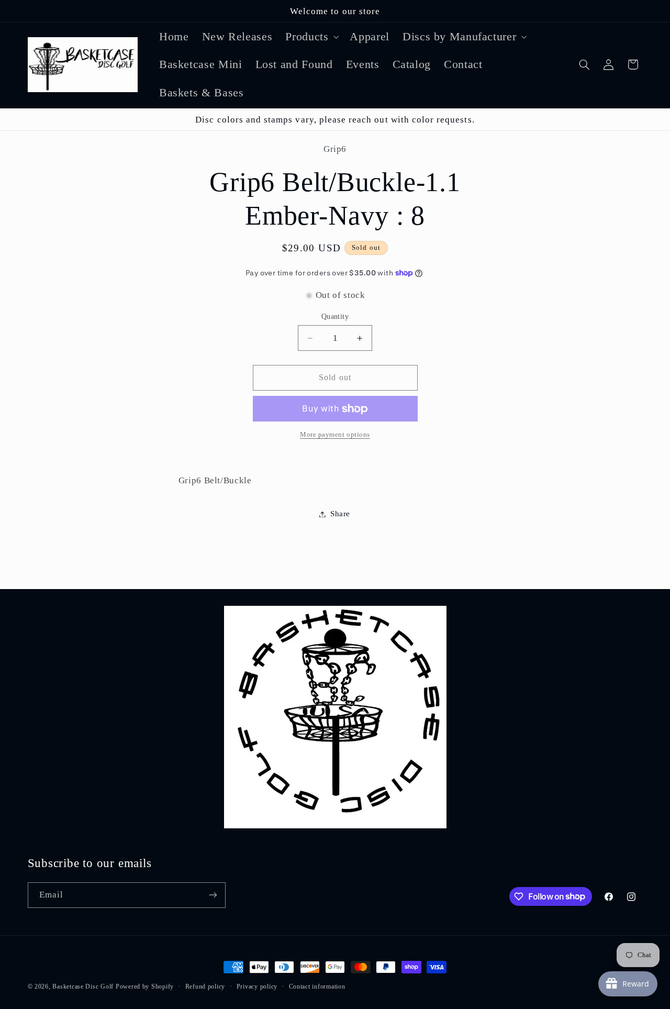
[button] (311, 36)
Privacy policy (257, 986)
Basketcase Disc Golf (83, 986)
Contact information (317, 986)
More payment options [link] (335, 435)
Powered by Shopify (145, 986)
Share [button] (340, 513)
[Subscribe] (212, 895)
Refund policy (205, 986)
